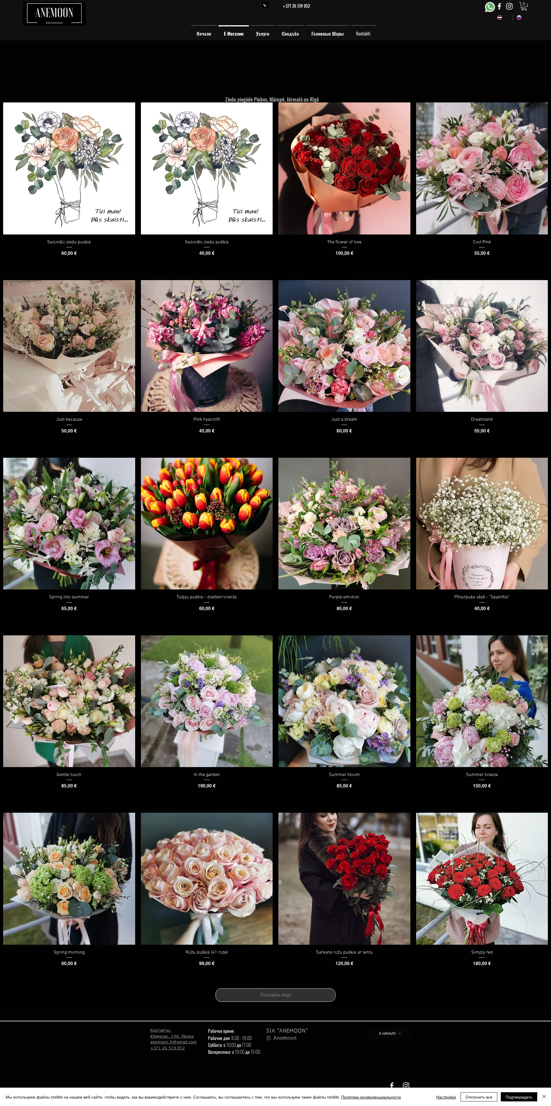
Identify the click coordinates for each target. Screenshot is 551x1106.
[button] (524, 6)
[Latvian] (503, 17)
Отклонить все (478, 1097)
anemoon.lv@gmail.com (173, 1042)
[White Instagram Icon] (509, 6)
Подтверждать (519, 1097)
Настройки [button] (446, 1097)
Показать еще (275, 995)
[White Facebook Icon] (499, 6)
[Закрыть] (544, 1096)
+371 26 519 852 (296, 6)
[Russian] (522, 17)
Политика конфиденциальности (371, 1097)
